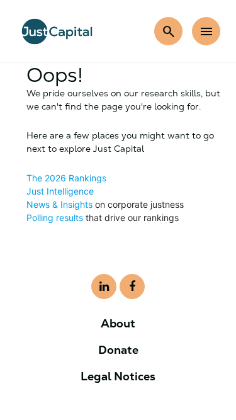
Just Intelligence (60, 191)
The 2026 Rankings (66, 178)
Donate (118, 350)
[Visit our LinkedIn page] (103, 286)
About (118, 323)
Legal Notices (118, 376)
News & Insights (59, 204)
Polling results (54, 217)
